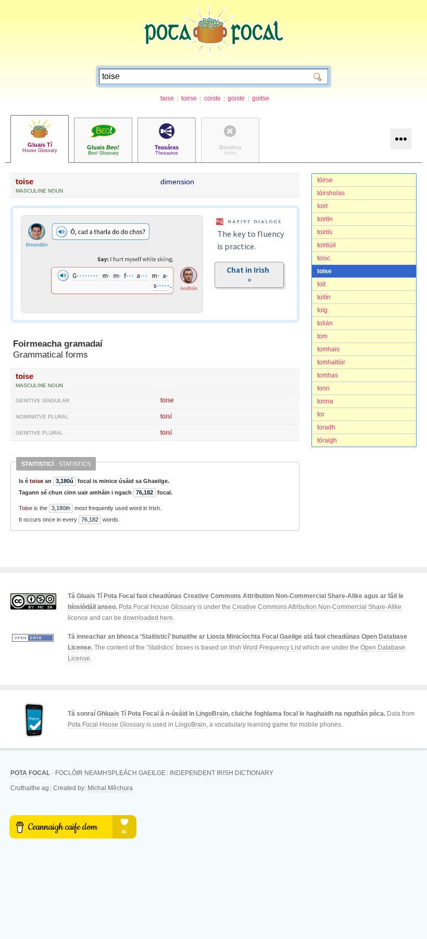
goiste (236, 98)
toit (321, 284)
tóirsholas (331, 193)
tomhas (327, 375)
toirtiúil (326, 245)
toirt (322, 206)
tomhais (328, 349)
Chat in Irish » (249, 274)
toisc (323, 258)
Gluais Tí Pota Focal (106, 596)
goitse (260, 98)
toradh (326, 427)
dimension (177, 181)
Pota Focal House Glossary (157, 607)
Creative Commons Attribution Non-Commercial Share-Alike (272, 596)
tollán (325, 323)
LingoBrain (212, 713)
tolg (322, 310)
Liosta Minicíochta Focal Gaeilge (254, 636)
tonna (325, 401)
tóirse (325, 180)
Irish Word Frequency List (265, 647)
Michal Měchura (110, 788)
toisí (166, 416)
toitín (324, 297)
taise (167, 98)
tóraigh (327, 440)
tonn (323, 388)
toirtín (325, 219)
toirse (189, 98)
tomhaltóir (331, 362)
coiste (212, 98)
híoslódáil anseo (92, 607)
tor (320, 414)
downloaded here (148, 617)
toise (324, 271)
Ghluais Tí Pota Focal (128, 713)
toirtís (324, 232)
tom (322, 336)
